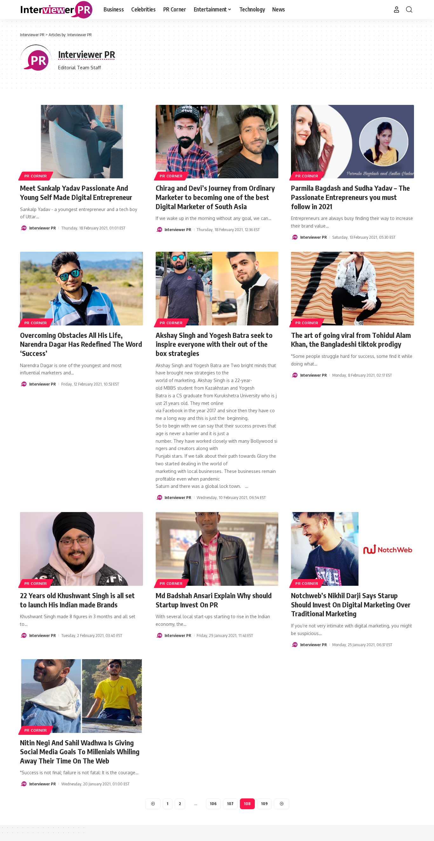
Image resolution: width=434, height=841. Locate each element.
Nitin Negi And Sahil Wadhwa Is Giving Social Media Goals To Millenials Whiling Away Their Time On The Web (79, 751)
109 (264, 803)
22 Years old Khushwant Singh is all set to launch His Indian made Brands (77, 600)
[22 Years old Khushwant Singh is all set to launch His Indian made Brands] (81, 549)
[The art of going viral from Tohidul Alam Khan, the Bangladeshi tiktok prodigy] (352, 288)
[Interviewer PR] (56, 9)
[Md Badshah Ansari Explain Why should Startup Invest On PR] (217, 549)
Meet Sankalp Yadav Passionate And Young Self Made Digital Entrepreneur (76, 192)
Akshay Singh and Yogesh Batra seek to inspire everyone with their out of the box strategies (214, 344)
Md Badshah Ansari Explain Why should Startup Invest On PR (214, 600)
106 (213, 803)
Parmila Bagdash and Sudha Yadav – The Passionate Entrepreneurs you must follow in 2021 (350, 196)
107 (230, 803)
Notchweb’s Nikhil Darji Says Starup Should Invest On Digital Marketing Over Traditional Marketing (350, 604)
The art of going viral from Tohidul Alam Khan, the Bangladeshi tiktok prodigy (351, 340)
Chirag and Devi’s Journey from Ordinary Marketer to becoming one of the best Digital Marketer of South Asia (215, 196)
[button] (396, 9)
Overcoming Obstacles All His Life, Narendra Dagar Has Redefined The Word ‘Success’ (81, 344)
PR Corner (35, 176)
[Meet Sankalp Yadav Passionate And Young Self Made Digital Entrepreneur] (81, 142)
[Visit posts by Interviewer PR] (23, 227)
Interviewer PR (42, 227)
